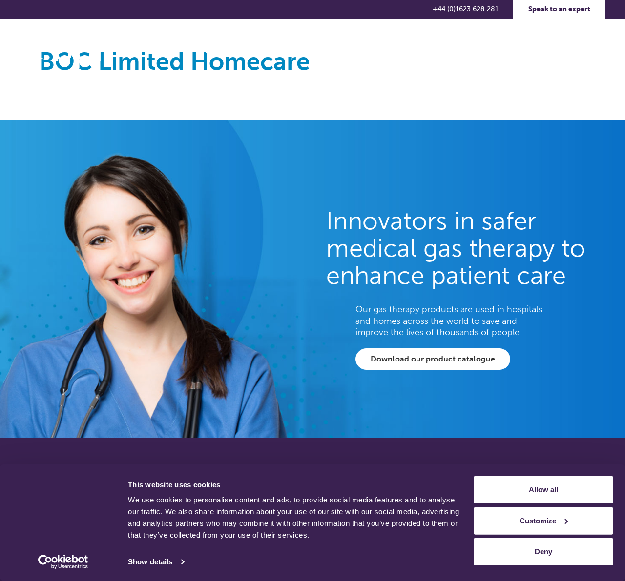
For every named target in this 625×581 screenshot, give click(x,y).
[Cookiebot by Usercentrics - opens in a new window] (63, 562)
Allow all (543, 489)
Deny (543, 551)
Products (264, 51)
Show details (150, 562)
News (397, 51)
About (212, 51)
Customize (538, 520)
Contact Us (498, 51)
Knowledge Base (334, 51)
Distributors (443, 51)
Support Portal (559, 51)
